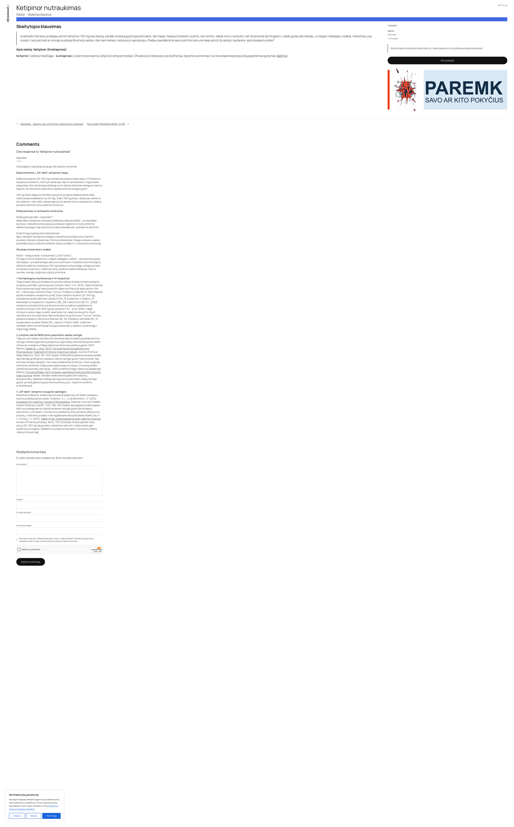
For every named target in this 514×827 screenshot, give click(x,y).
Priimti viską (51, 816)
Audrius (391, 30)
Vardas (19, 499)
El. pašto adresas (24, 512)
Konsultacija (447, 60)
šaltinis (282, 56)
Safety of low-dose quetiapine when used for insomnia (71, 418)
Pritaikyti (17, 816)
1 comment (392, 25)
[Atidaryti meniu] (8, 5)
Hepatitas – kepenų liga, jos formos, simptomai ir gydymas (51, 124)
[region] (34, 806)
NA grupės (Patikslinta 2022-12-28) (106, 124)
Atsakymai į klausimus (39, 14)
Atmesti (33, 816)
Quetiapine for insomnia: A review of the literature (43, 401)
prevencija (8, 14)
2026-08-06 (21, 157)
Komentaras (22, 464)
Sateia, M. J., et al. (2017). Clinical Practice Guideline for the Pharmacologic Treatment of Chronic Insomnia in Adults (52, 350)
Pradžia (20, 14)
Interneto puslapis (23, 525)
